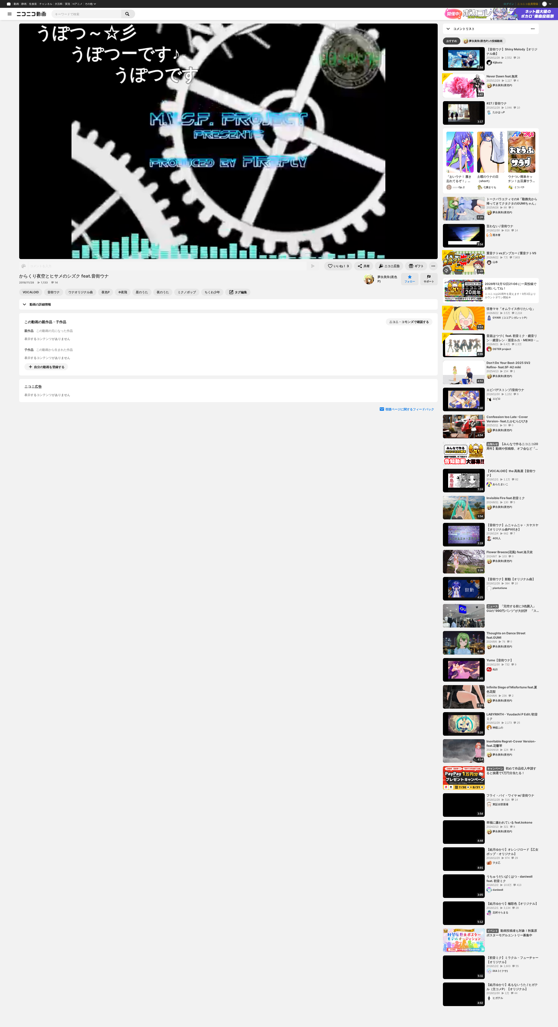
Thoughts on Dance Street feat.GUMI (506, 635)
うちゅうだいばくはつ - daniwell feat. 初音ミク (509, 879)
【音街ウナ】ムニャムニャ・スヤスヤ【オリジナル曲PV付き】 (512, 527)
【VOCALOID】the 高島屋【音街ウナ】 (511, 473)
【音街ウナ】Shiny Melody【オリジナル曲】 (512, 51)
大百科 (59, 4)
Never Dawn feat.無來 (502, 76)
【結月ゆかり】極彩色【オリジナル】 (512, 903)
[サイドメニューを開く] (9, 14)
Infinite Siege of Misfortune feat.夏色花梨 (512, 689)
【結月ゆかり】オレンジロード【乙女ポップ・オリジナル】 (512, 852)
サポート (429, 281)
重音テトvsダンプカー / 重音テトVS (511, 253)
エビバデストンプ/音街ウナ (505, 390)
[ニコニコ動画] (31, 14)
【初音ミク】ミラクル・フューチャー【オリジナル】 (512, 960)
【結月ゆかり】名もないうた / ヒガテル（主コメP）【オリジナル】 (512, 987)
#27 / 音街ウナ (497, 103)
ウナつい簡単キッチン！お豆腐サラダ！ (520, 179)
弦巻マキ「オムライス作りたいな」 (511, 308)
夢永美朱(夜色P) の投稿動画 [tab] (485, 41)
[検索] (128, 14)
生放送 (33, 4)
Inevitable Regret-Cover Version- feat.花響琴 (511, 743)
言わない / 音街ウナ (500, 226)
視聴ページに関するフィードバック (409, 449)
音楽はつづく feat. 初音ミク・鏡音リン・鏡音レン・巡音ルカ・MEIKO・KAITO (512, 338)
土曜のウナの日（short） (487, 179)
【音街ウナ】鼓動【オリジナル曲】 (511, 579)
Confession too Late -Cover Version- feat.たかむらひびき (507, 419)
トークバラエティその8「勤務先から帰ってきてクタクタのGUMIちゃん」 (512, 201)
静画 (24, 4)
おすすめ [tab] (451, 41)
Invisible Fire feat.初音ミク (506, 498)
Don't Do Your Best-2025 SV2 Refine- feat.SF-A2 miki (508, 365)
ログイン (509, 4)
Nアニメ (77, 4)
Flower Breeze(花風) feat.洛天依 (510, 552)
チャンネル (45, 4)
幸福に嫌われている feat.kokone (509, 822)
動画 (16, 4)
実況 (67, 4)
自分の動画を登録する (49, 367)
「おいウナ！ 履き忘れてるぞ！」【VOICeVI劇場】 (458, 179)
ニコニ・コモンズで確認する (409, 322)
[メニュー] (433, 266)
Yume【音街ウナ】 (500, 660)
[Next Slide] (428, 407)
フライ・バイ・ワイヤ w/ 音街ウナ (510, 795)
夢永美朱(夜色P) (387, 279)
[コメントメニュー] (532, 28)
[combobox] (86, 14)
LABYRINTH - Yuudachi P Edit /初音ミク (512, 716)
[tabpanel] (491, 526)
